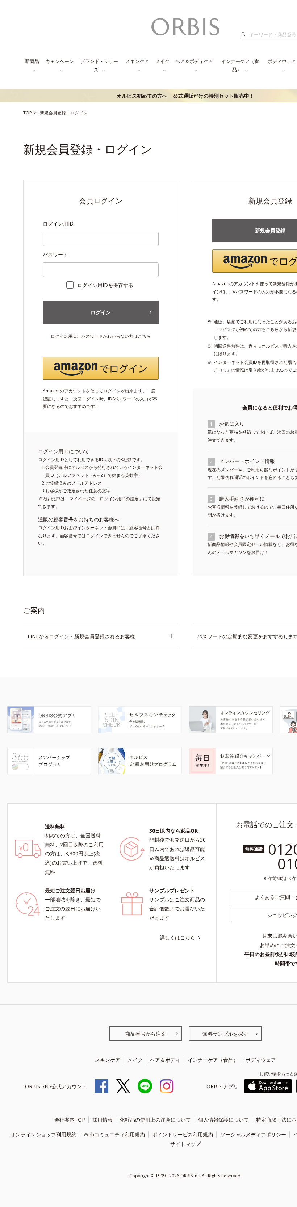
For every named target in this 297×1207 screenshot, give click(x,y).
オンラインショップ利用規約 (43, 1134)
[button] (101, 368)
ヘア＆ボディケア (194, 61)
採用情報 (102, 1119)
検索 (245, 34)
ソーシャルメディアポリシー (253, 1134)
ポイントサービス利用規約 (182, 1134)
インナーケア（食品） (240, 65)
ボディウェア (261, 1059)
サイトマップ (185, 1143)
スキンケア (137, 61)
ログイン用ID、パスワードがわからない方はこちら (101, 336)
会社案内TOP (69, 1119)
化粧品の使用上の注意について (155, 1119)
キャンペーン (60, 61)
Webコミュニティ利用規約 (114, 1134)
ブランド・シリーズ (99, 65)
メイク (162, 61)
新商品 (32, 61)
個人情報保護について (223, 1119)
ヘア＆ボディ (165, 1059)
